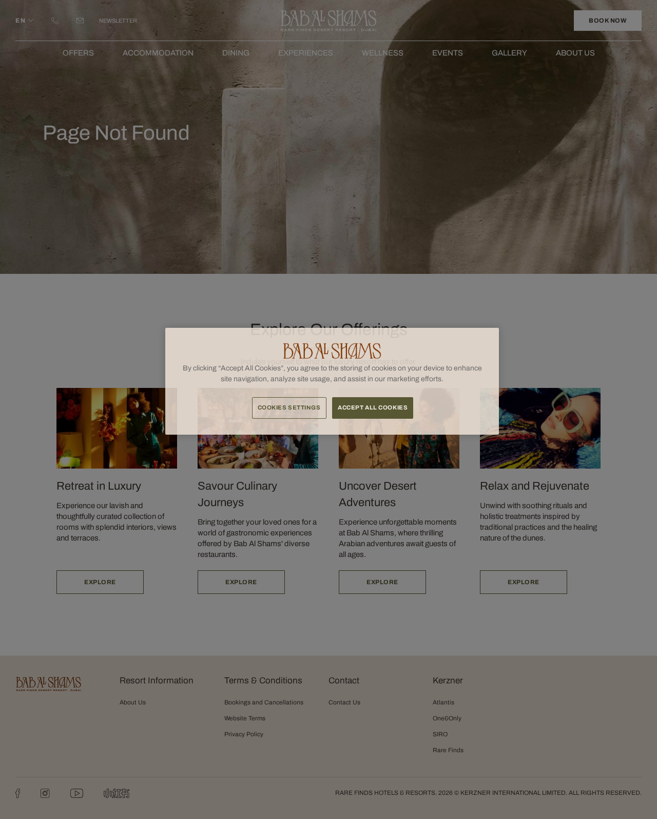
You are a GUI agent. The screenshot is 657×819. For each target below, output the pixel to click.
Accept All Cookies (373, 407)
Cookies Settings (289, 407)
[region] (332, 381)
